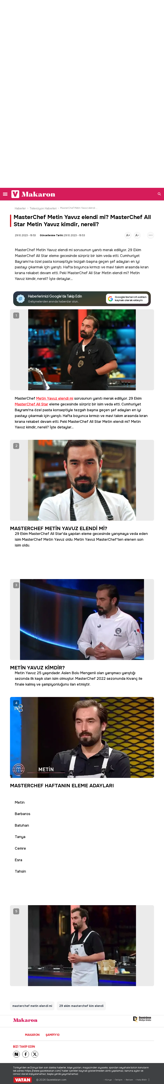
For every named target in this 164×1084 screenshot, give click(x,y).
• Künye (108, 1079)
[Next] (16, 1054)
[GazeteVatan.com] (22, 1080)
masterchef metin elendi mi (32, 1006)
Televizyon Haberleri (43, 208)
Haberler (20, 208)
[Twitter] (34, 1054)
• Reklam (128, 1079)
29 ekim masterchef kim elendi (81, 1006)
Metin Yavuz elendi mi (54, 250)
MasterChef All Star (31, 256)
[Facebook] (25, 1054)
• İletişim (118, 1079)
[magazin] (25, 1020)
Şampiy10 (53, 1034)
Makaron (32, 1034)
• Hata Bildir (141, 1079)
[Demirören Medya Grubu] (142, 1019)
